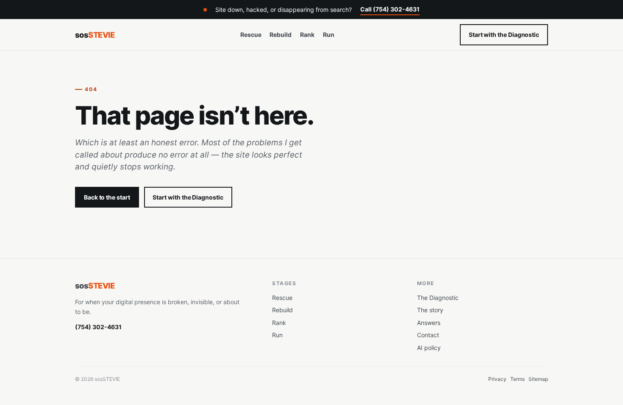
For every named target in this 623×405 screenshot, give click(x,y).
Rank (307, 34)
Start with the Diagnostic (504, 34)
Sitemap (538, 379)
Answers (428, 322)
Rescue (250, 34)
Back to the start (107, 197)
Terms (517, 379)
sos (94, 34)
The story (430, 309)
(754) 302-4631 (98, 326)
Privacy (497, 379)
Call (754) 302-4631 (390, 9)
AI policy (429, 347)
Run (328, 34)
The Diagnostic (438, 297)
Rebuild (281, 34)
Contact (428, 334)
